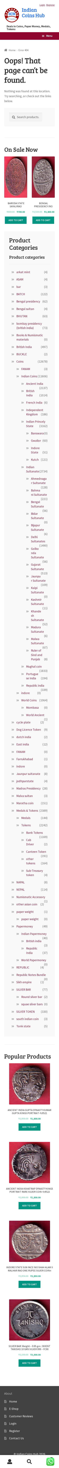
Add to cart (15, 220)
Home (12, 50)
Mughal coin (34, 666)
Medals (25, 818)
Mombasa (32, 707)
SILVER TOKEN (25, 1011)
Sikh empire (24, 982)
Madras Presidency (28, 788)
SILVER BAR (23, 989)
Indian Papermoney (34, 934)
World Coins (29, 700)
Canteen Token (36, 852)
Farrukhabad (24, 759)
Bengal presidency (28, 301)
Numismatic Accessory (30, 897)
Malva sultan (24, 796)
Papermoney (24, 926)
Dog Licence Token (28, 729)
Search (29, 1461)
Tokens (26, 825)
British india (33, 941)
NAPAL (20, 882)
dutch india (23, 737)
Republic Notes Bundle (31, 975)
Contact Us (16, 1438)
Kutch (35, 459)
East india (22, 744)
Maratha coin (25, 803)
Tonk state (23, 1026)
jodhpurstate (25, 781)
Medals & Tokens (27, 810)
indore (25, 693)
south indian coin (27, 1019)
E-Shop (13, 1409)
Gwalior (36, 440)
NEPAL (20, 889)
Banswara (37, 433)
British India (24, 347)
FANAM (25, 369)
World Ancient (35, 715)
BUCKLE (21, 354)
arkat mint (23, 272)
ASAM (19, 279)
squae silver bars (32, 1004)
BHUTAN (21, 316)
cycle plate (23, 722)
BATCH (20, 294)
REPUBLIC (22, 967)
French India (34, 402)
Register (50, 4)
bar (18, 287)
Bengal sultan (25, 309)
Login (42, 4)
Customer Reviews (21, 1416)
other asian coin (26, 904)
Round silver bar (31, 997)
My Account (10, 1461)
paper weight (25, 912)
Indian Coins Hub (33, 12)
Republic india (35, 685)
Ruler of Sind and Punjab (36, 655)
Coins (19, 361)
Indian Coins (29, 376)
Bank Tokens (34, 833)
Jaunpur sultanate (28, 774)
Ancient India (34, 384)
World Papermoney (33, 960)
